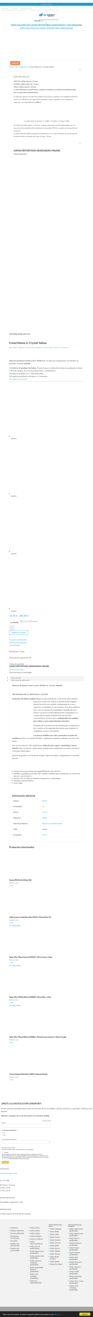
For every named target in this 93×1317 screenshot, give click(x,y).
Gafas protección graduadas (37, 1257)
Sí (43, 806)
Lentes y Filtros (36, 1239)
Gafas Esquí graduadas (74, 1248)
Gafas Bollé (54, 1231)
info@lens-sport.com (8, 1173)
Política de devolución (15, 1244)
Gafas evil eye (55, 1242)
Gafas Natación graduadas (75, 1263)
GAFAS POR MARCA (33, 39)
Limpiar (34, 621)
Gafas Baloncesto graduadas (76, 1234)
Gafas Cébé (54, 1234)
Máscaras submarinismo (52, 823)
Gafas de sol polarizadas (35, 1247)
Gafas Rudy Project (54, 1257)
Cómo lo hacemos (16, 669)
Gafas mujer (35, 1233)
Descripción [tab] (16, 678)
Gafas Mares (55, 1248)
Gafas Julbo (54, 1245)
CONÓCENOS (60, 39)
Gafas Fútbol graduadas (74, 1253)
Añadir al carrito (18, 632)
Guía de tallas (14, 645)
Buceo (44, 818)
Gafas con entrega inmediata (34, 1276)
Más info (57, 1314)
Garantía (14, 1241)
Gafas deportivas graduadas (37, 1252)
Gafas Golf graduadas (73, 1258)
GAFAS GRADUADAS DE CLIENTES (34, 35)
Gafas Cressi (55, 1237)
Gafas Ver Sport (56, 1264)
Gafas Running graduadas (75, 1277)
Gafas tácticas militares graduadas (35, 1262)
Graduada (14, 622)
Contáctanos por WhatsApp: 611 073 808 (46, 7)
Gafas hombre (36, 1236)
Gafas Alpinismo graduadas (76, 1230)
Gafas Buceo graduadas (74, 1239)
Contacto (14, 1227)
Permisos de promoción (8, 1147)
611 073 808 (4, 8)
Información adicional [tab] (20, 680)
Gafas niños (35, 1227)
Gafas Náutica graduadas (75, 1267)
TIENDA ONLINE (15, 35)
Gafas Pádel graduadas (74, 1272)
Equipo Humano (17, 1230)
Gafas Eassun (55, 1240)
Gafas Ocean (55, 1254)
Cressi (44, 812)
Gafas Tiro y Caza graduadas (76, 1282)
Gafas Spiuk (54, 1261)
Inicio (11, 67)
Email (4, 1123)
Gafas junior (35, 1230)
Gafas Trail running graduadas (73, 1288)
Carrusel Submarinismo (50, 347)
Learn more (5, 1158)
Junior (44, 800)
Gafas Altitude (55, 1229)
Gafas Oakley (55, 1251)
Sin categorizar (22, 67)
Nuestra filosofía (17, 1233)
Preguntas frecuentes (15, 1237)
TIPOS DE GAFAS (54, 35)
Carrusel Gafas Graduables (33, 347)
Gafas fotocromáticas (36, 1242)
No (43, 835)
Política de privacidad (15, 1249)
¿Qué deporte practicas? (9, 1139)
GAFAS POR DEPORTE (71, 35)
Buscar (36, 21)
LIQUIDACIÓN (48, 39)
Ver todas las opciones (18, 379)
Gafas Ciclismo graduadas (75, 1244)
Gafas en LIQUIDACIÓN (36, 1282)
